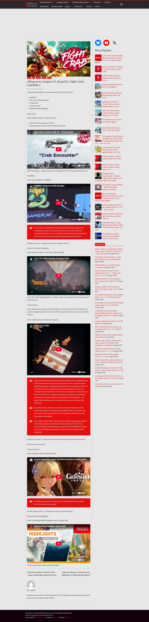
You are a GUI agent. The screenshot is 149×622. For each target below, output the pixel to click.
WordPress (56, 617)
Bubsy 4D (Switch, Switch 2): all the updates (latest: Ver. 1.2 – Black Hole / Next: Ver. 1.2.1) (108, 273)
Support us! (78, 6)
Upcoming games (57, 6)
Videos (49, 77)
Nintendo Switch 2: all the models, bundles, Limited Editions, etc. (111, 167)
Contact (89, 6)
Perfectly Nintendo (40, 617)
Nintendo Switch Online (81, 2)
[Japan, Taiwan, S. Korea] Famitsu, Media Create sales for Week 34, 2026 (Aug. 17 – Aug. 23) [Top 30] (108, 251)
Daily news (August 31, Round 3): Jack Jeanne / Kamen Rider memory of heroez (42, 573)
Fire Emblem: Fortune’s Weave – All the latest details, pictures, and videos (112, 187)
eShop (29, 77)
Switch (44, 77)
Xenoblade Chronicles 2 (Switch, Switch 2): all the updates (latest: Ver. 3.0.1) (111, 104)
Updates (107, 2)
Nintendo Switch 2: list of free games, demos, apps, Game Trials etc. (112, 216)
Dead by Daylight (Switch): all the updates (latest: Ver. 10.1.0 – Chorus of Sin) (112, 207)
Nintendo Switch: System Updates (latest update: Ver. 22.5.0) (111, 78)
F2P (33, 77)
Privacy (97, 6)
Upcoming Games (36, 565)
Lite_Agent (40, 89)
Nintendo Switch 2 (46, 2)
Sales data (96, 2)
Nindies (38, 77)
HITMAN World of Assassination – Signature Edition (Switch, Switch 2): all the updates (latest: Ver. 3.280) (108, 313)
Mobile (67, 6)
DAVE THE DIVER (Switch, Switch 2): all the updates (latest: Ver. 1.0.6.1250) (111, 113)
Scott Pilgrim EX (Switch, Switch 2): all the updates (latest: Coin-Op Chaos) (111, 236)
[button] (53, 2)
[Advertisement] (74, 21)
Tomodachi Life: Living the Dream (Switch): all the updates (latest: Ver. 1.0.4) (111, 150)
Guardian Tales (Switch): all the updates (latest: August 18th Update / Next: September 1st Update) (108, 343)
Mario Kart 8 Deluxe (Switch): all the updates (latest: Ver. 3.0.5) (112, 95)
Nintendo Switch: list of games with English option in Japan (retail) (112, 69)
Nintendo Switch (62, 2)
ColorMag (67, 617)
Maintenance (44, 6)
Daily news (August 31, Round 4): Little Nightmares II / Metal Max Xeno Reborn (76, 573)
